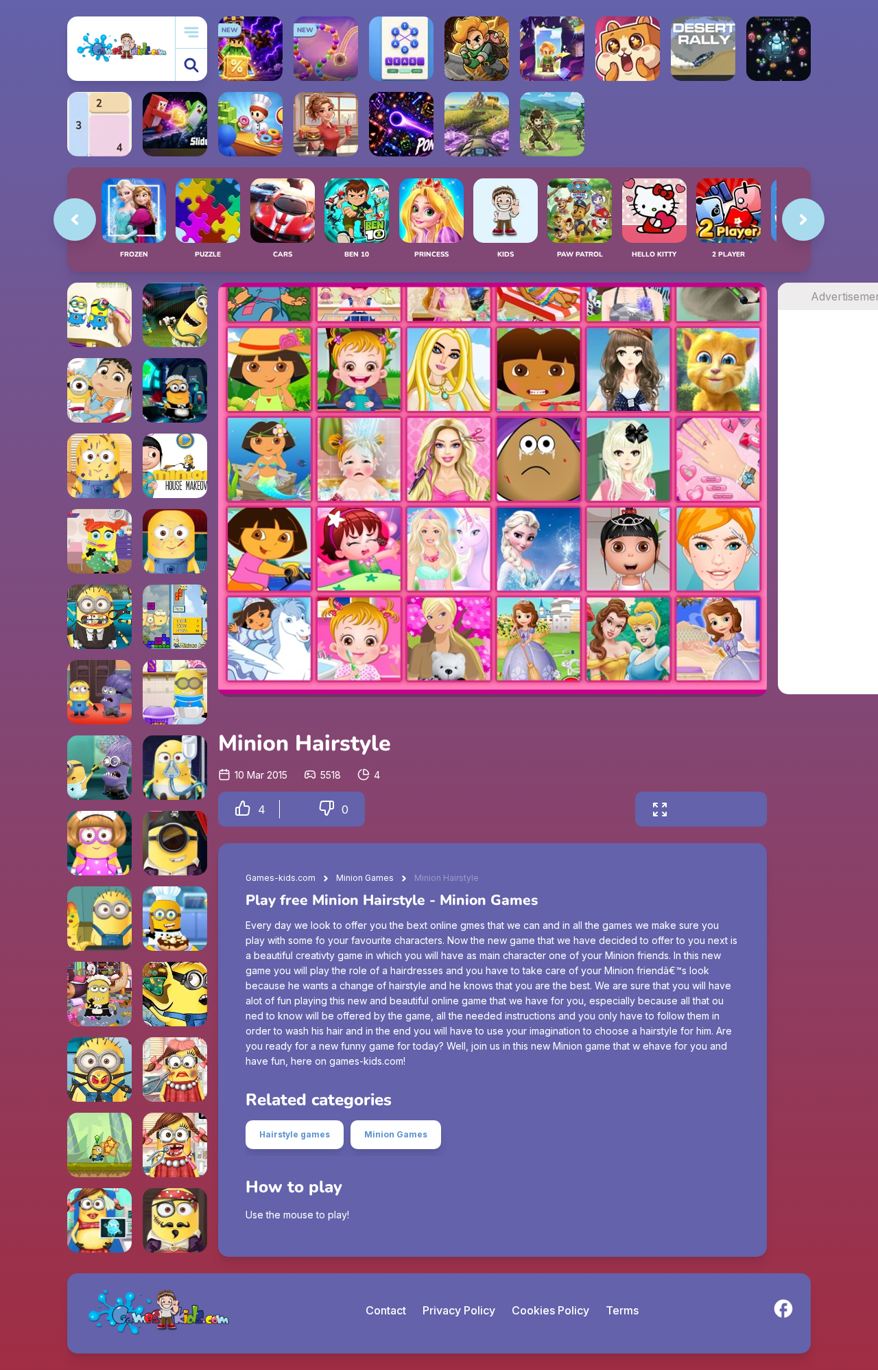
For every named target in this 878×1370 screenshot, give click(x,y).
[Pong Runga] (401, 124)
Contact (386, 1310)
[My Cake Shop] (250, 124)
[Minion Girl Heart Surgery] (99, 541)
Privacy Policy (459, 1310)
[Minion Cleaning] (99, 994)
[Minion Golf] (175, 315)
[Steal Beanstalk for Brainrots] (476, 48)
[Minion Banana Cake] (175, 918)
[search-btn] (191, 65)
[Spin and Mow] (476, 124)
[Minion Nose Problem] (99, 1069)
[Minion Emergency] (99, 692)
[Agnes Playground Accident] (99, 390)
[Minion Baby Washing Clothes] (175, 692)
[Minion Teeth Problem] (99, 616)
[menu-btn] (191, 32)
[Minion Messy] (99, 466)
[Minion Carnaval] (175, 843)
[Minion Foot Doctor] (99, 918)
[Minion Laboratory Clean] (175, 390)
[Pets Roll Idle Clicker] (627, 48)
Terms (622, 1310)
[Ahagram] (401, 48)
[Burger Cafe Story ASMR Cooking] (326, 124)
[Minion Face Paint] (175, 1220)
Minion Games (365, 878)
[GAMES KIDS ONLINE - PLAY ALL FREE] (121, 48)
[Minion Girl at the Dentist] (175, 1145)
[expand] (660, 809)
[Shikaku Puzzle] (99, 124)
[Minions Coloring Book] (99, 315)
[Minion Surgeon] (175, 767)
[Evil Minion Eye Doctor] (99, 767)
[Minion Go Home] (99, 1145)
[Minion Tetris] (175, 616)
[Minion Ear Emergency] (175, 994)
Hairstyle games (294, 1134)
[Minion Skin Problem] (175, 541)
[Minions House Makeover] (175, 466)
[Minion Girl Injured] (175, 1069)
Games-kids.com (281, 878)
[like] (243, 809)
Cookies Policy (550, 1310)
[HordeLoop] (778, 48)
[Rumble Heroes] (552, 48)
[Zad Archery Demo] (552, 124)
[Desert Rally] (703, 48)
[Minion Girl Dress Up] (99, 843)
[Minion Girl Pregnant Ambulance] (99, 1220)
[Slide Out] (175, 124)
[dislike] (326, 809)
